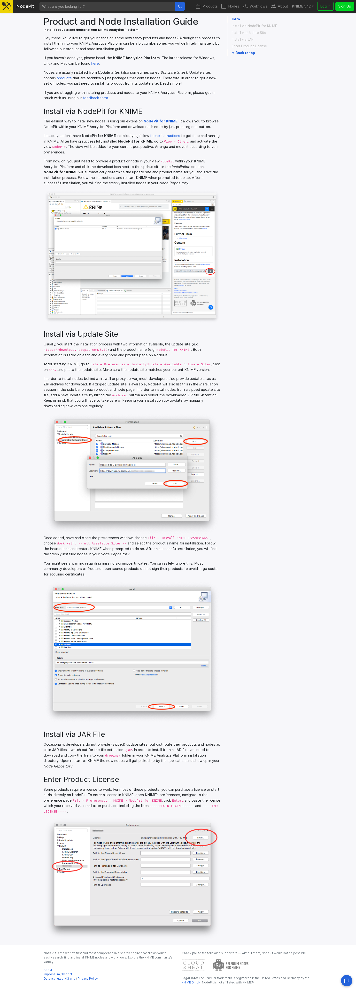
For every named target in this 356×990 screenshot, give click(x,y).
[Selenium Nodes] (231, 964)
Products (210, 6)
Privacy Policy (88, 978)
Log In (325, 6)
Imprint (67, 974)
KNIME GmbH (191, 982)
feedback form (95, 98)
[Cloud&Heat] (193, 964)
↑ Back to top (243, 53)
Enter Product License (249, 46)
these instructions (165, 135)
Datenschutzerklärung (59, 978)
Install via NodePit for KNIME (254, 26)
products (64, 78)
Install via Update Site (249, 33)
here (95, 63)
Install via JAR (243, 39)
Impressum (52, 974)
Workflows (258, 6)
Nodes (233, 6)
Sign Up (344, 6)
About (283, 6)
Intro (236, 19)
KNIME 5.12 (301, 6)
